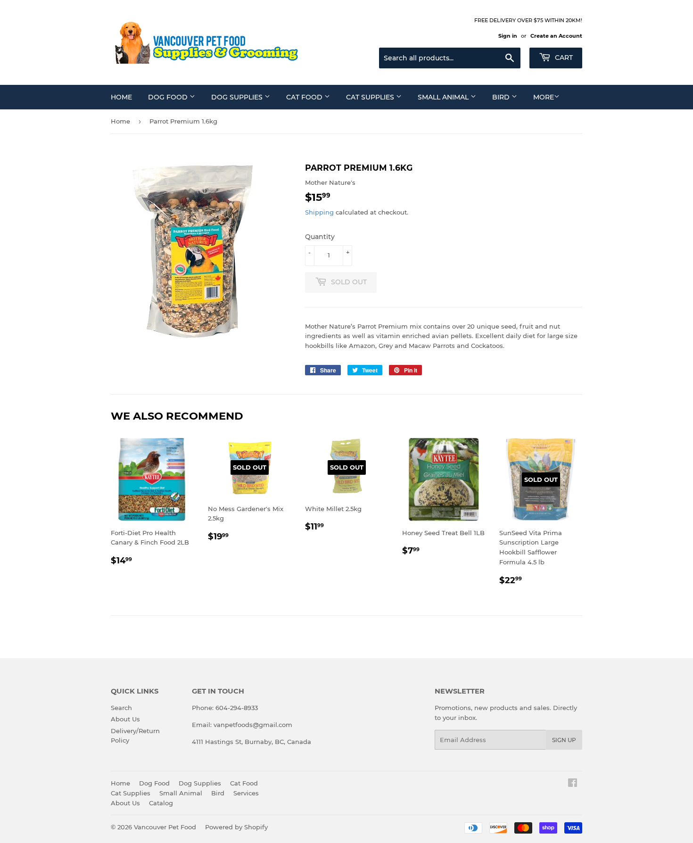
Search (121, 707)
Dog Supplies (237, 97)
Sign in (507, 36)
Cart (563, 57)
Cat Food (305, 97)
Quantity (320, 236)
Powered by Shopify (236, 827)
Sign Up (564, 740)
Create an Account (556, 36)
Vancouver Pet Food (165, 827)
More (543, 97)
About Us (125, 719)
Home (121, 97)
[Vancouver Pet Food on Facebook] (573, 784)
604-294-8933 (236, 707)
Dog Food (169, 97)
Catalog (161, 803)
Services (246, 793)
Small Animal (444, 97)
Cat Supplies (371, 97)
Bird (502, 97)
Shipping (319, 212)
